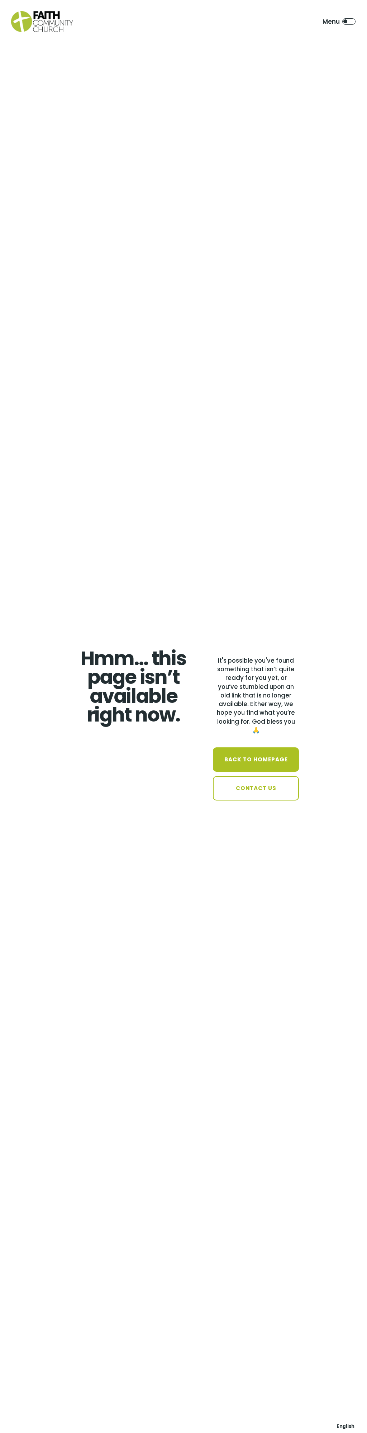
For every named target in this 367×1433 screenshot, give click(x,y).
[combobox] (345, 1426)
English (345, 1426)
